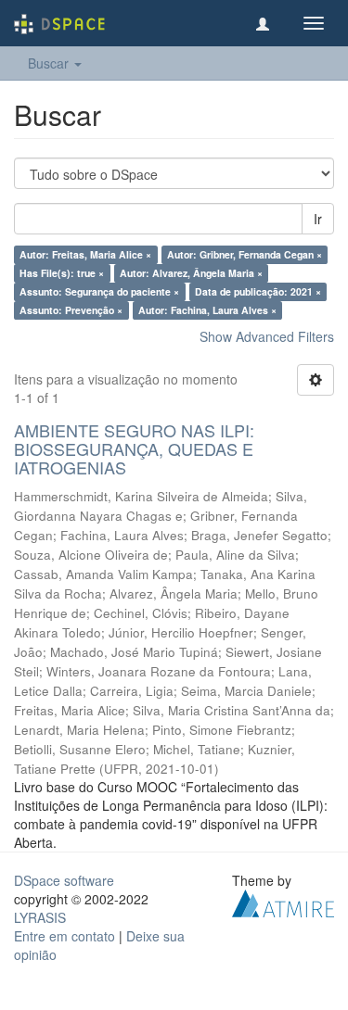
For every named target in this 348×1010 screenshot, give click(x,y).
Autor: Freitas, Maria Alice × (85, 254)
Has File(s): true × (61, 273)
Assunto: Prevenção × (70, 310)
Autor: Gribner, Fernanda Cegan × (244, 254)
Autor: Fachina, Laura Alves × (207, 310)
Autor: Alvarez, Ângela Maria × (191, 273)
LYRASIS (40, 917)
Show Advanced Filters (267, 336)
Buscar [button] (50, 63)
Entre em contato (64, 936)
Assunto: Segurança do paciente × (99, 291)
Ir (318, 218)
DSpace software (64, 880)
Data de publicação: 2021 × (258, 291)
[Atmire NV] (283, 901)
